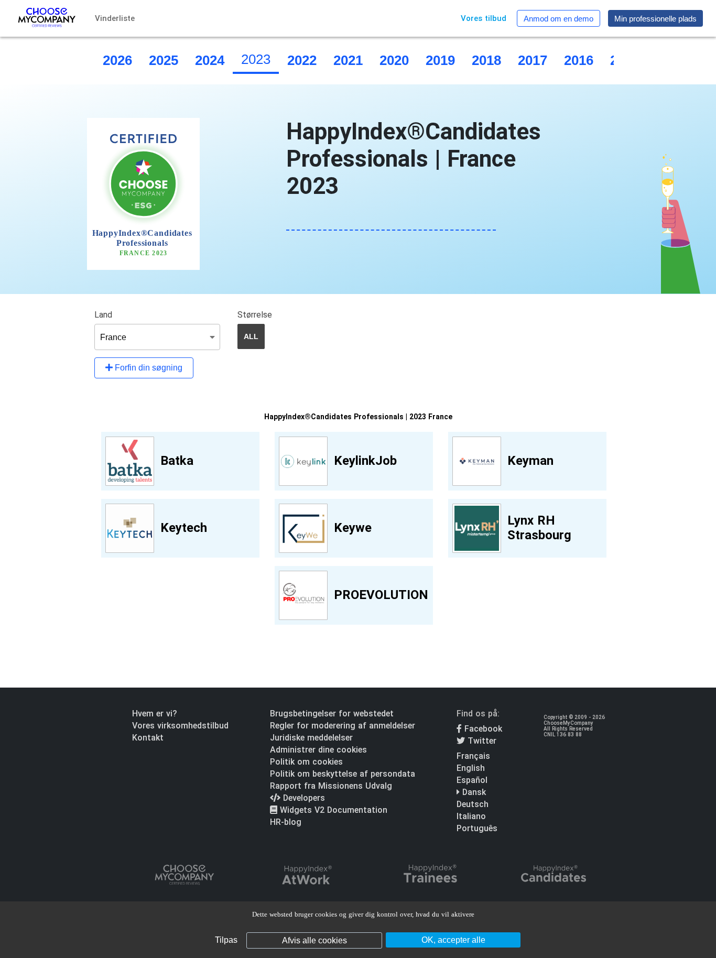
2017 (532, 60)
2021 (348, 60)
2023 (255, 59)
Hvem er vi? (154, 713)
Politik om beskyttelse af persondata (342, 774)
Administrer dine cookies (318, 750)
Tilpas (226, 939)
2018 (486, 60)
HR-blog (285, 822)
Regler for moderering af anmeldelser (342, 726)
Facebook (482, 729)
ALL (251, 336)
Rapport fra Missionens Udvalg (331, 786)
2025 (163, 60)
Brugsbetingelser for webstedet (332, 713)
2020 (394, 60)
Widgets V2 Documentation (332, 810)
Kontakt (148, 738)
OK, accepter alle (453, 939)
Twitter (480, 741)
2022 (302, 60)
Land (103, 315)
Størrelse (254, 315)
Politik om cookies (306, 762)
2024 (209, 60)
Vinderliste (115, 18)
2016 (578, 60)
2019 (440, 60)
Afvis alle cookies (314, 940)
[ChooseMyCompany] (184, 875)
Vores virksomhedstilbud (180, 726)
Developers (302, 798)
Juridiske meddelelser (311, 738)
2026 (117, 60)
